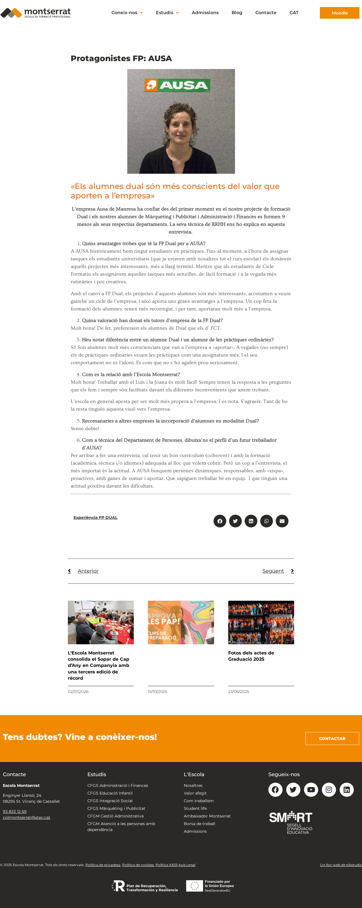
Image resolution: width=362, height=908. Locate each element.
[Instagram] (329, 790)
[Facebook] (275, 790)
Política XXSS (167, 865)
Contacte (266, 12)
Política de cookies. (138, 865)
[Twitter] (293, 790)
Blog (237, 12)
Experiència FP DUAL (95, 517)
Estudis (164, 12)
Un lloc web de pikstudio (341, 865)
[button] (220, 521)
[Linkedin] (347, 790)
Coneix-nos (124, 12)
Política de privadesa (102, 865)
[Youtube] (311, 790)
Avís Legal (186, 865)
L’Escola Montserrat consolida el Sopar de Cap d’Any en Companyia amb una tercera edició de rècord (98, 665)
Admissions (205, 12)
